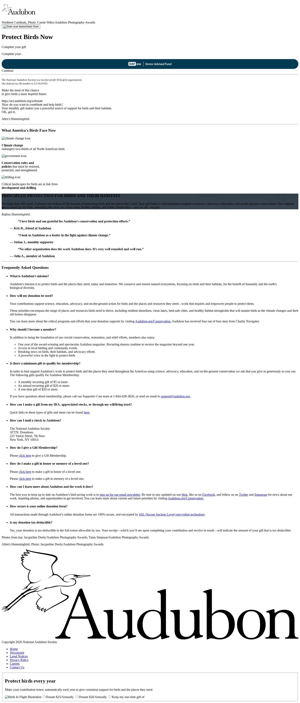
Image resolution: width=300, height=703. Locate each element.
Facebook (208, 494)
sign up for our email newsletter (120, 494)
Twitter (243, 494)
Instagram (260, 494)
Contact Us (17, 667)
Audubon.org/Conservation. (153, 321)
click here (25, 455)
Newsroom (17, 652)
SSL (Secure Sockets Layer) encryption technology (172, 514)
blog (184, 494)
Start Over (32, 26)
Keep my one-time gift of (128, 697)
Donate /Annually (60, 697)
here (86, 412)
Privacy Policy (19, 660)
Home (14, 649)
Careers (15, 663)
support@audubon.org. (176, 396)
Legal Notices (19, 656)
